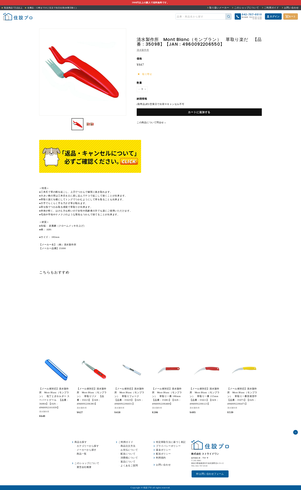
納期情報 (142, 98)
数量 (139, 82)
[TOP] (17, 16)
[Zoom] (82, 72)
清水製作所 (143, 50)
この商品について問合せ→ (151, 122)
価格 (139, 58)
